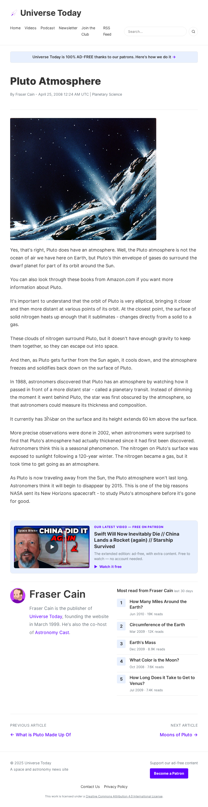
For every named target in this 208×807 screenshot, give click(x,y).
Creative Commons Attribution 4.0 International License (124, 796)
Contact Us (90, 786)
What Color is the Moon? (154, 660)
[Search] (193, 31)
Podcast (48, 28)
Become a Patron (169, 773)
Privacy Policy (116, 786)
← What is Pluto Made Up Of (40, 734)
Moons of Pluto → (179, 734)
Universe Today (50, 13)
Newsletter (68, 28)
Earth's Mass (143, 642)
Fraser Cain (24, 94)
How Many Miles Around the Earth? (158, 604)
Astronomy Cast (52, 632)
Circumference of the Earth (157, 624)
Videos (31, 28)
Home (15, 28)
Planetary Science (107, 94)
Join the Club (88, 31)
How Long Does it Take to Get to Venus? (162, 680)
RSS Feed (107, 31)
